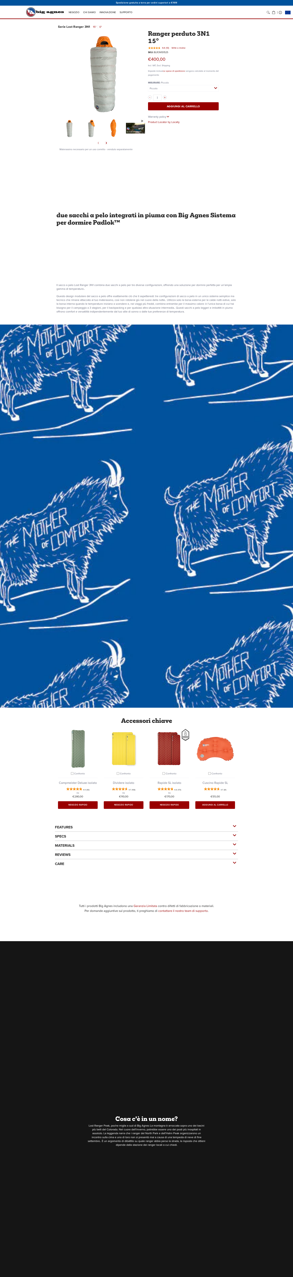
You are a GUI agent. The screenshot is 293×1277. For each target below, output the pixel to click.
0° (100, 27)
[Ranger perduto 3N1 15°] (69, 128)
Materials (64, 845)
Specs (60, 836)
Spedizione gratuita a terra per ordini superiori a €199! (146, 2)
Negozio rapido (77, 804)
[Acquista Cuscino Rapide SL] (215, 748)
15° (94, 27)
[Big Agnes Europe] (45, 12)
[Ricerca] (268, 12)
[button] (274, 12)
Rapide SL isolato (169, 782)
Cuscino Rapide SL (215, 782)
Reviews (63, 854)
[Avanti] (106, 142)
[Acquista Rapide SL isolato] (169, 748)
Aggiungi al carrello (183, 106)
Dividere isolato (123, 782)
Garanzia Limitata (145, 906)
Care (59, 864)
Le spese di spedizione (174, 71)
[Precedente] (98, 142)
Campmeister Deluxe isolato (78, 782)
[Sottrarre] (150, 97)
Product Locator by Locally (164, 122)
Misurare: (158, 82)
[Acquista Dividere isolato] (123, 748)
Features (64, 827)
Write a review (178, 48)
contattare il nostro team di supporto (183, 911)
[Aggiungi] (165, 97)
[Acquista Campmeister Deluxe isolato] (78, 748)
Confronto (79, 773)
